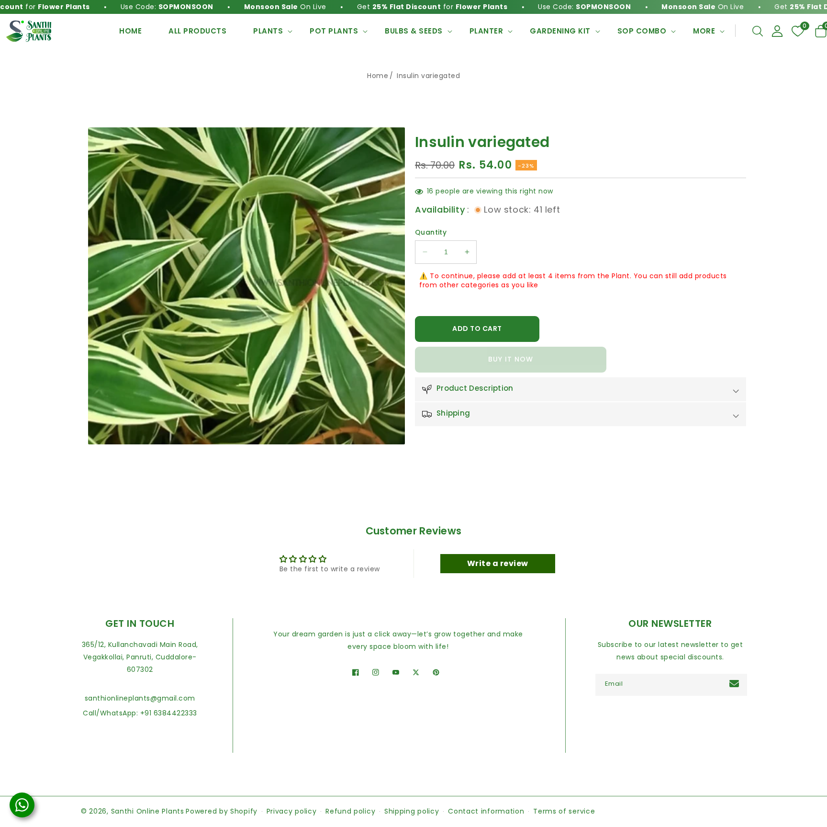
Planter (486, 31)
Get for (404, 6)
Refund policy (350, 811)
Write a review (497, 563)
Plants (268, 31)
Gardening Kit (560, 31)
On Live (257, 6)
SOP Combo (642, 31)
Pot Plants (334, 31)
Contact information (486, 811)
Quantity (431, 232)
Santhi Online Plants (147, 811)
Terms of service (564, 811)
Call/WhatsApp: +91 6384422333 (140, 713)
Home (377, 75)
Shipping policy (411, 811)
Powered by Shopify (221, 811)
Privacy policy (292, 811)
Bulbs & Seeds (414, 31)
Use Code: (139, 6)
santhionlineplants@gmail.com (140, 698)
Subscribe (735, 683)
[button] (757, 31)
